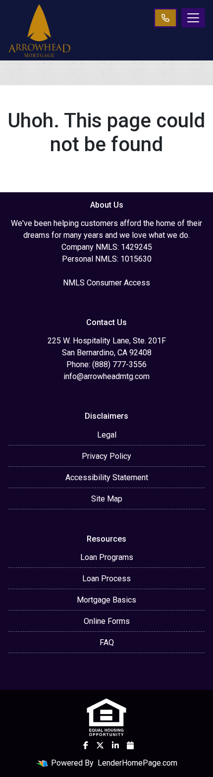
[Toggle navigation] (193, 18)
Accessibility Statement (106, 477)
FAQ (107, 642)
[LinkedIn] (115, 745)
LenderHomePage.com (137, 763)
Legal (106, 435)
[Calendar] (130, 745)
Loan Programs (106, 557)
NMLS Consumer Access (106, 282)
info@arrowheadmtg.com (106, 376)
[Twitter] (100, 745)
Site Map (106, 498)
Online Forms (107, 621)
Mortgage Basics (106, 600)
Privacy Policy (106, 456)
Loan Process (106, 578)
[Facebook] (85, 745)
